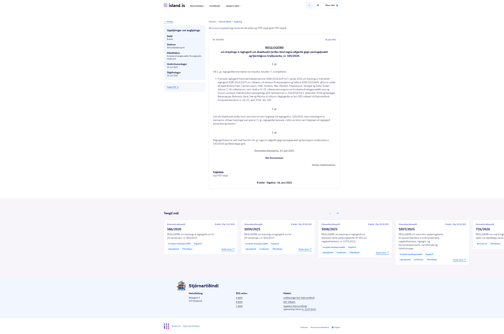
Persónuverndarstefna (320, 327)
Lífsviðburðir (214, 6)
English (337, 327)
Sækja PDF (171, 87)
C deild (239, 306)
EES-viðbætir (289, 302)
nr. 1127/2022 (309, 309)
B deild (239, 302)
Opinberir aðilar (233, 6)
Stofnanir (304, 327)
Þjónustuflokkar (197, 6)
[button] (318, 5)
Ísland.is (176, 326)
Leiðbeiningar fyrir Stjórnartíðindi (298, 297)
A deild (239, 297)
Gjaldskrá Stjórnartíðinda (295, 306)
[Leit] (309, 5)
